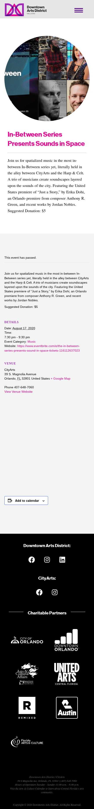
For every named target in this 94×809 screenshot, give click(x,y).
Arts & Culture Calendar (32, 788)
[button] (31, 559)
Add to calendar (27, 500)
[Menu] (79, 10)
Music (32, 341)
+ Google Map (60, 378)
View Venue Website (18, 391)
